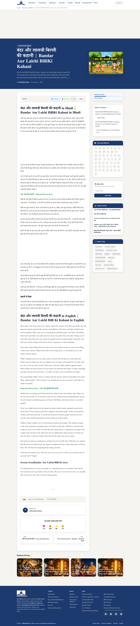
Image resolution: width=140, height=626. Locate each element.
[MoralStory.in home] (21, 2)
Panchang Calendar (87, 594)
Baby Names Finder (109, 594)
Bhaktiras (52, 3)
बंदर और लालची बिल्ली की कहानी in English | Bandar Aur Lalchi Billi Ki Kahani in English (107, 124)
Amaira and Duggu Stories (54, 608)
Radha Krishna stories (112, 269)
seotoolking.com (51, 623)
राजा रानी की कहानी (99, 251)
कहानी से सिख (101, 118)
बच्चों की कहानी (99, 254)
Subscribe (108, 195)
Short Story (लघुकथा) (27, 8)
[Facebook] (106, 614)
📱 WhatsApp (65, 99)
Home (18, 8)
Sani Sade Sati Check (87, 603)
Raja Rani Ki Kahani (109, 265)
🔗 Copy (80, 99)
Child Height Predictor (109, 597)
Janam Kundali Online (88, 600)
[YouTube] (111, 614)
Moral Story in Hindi (110, 247)
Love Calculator (86, 608)
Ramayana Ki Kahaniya (73, 601)
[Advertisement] (70, 24)
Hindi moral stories (100, 269)
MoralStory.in (99, 247)
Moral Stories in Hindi (111, 251)
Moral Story (98, 265)
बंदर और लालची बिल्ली (51, 499)
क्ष (111, 170)
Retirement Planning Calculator (112, 608)
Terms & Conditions (106, 623)
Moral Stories (51, 594)
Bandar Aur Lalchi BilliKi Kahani (36, 499)
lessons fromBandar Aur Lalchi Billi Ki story (108, 131)
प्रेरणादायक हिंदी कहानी (100, 261)
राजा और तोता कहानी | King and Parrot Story (36, 194)
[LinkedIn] (116, 614)
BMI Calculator (108, 600)
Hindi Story (31, 3)
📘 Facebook (55, 99)
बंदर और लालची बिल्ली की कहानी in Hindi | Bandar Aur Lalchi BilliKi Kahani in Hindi (108, 113)
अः (112, 152)
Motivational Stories (53, 597)
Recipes (70, 3)
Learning (61, 3)
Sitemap (115, 623)
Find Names (42, 3)
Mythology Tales (74, 597)
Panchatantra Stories (53, 603)
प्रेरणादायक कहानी (116, 254)
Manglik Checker (86, 605)
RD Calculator (107, 603)
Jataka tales (73, 607)
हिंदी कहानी (107, 254)
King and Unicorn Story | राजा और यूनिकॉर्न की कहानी (39, 388)
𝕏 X (74, 99)
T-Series (110, 261)
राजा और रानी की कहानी (100, 258)
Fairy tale (50, 605)
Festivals (77, 3)
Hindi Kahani (111, 258)
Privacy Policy (96, 623)
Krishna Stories (73, 605)
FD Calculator (107, 605)
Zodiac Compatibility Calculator (90, 597)
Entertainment (87, 3)
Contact (121, 623)
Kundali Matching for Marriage (90, 611)
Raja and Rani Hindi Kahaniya (56, 600)
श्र (118, 170)
